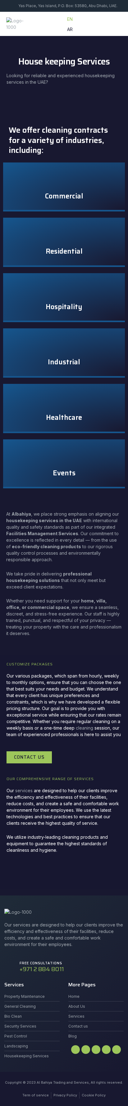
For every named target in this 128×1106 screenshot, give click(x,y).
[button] (115, 24)
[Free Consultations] (9, 967)
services (24, 790)
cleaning (84, 728)
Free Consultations (41, 963)
